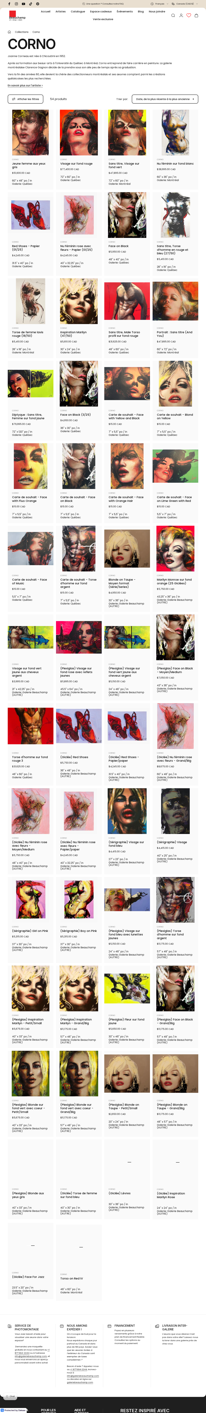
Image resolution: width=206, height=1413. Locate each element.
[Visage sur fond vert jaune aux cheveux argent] (30, 637)
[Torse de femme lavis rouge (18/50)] (30, 301)
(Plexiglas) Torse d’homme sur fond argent (170, 934)
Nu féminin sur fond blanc (175, 164)
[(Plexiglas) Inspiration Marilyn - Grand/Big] (79, 988)
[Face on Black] (127, 215)
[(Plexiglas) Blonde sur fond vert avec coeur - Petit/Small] (30, 1074)
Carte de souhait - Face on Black (77, 499)
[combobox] (160, 4)
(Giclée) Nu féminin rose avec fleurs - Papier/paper (77, 845)
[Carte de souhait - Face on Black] (79, 466)
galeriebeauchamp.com (80, 1387)
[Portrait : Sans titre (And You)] (175, 301)
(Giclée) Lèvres (120, 1193)
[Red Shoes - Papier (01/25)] (30, 215)
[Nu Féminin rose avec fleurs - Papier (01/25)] (79, 215)
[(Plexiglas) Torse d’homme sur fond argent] (175, 900)
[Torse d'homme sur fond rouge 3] (30, 726)
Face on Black (119, 246)
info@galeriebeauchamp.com (31, 1361)
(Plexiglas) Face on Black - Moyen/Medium (175, 670)
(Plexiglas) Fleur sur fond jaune (126, 1021)
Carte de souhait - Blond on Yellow (175, 416)
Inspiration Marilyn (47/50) (73, 334)
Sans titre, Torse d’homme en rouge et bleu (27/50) (172, 249)
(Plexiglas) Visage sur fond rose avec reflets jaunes (76, 672)
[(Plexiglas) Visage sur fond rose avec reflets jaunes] (79, 637)
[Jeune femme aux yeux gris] (30, 132)
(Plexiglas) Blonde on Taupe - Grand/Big (172, 1106)
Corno (15, 159)
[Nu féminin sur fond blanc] (175, 132)
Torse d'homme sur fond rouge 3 (30, 759)
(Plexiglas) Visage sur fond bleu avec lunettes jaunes (126, 934)
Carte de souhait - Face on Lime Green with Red (174, 499)
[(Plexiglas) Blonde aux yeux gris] (30, 1162)
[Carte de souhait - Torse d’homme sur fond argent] (79, 548)
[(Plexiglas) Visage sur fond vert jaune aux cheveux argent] (127, 637)
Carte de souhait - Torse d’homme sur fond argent (78, 583)
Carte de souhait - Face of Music (29, 581)
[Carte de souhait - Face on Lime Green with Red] (175, 466)
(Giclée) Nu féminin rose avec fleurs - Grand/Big (174, 759)
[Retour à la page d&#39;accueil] (9, 32)
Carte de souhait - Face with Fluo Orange (29, 499)
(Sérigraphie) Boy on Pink (78, 931)
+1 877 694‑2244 (78, 1374)
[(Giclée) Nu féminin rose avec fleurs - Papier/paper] (79, 811)
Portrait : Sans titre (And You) (174, 334)
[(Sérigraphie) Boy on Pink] (79, 900)
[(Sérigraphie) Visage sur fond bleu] (127, 811)
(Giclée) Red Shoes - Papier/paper (124, 759)
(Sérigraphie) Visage (172, 842)
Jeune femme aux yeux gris (28, 165)
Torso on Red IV (71, 1278)
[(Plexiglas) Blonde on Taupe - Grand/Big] (175, 1074)
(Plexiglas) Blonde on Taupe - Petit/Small (124, 1106)
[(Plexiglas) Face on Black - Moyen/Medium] (175, 637)
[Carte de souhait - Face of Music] (30, 548)
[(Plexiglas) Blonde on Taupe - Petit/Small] (127, 1074)
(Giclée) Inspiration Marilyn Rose (171, 1195)
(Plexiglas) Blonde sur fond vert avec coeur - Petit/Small (28, 1108)
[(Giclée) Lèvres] (127, 1162)
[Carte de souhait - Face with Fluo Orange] (30, 466)
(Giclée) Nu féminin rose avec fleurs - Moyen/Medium (29, 845)
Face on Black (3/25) (75, 415)
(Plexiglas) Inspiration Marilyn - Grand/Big (76, 1021)
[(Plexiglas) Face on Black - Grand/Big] (175, 988)
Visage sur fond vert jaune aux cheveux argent (27, 672)
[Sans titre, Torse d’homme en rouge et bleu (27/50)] (175, 215)
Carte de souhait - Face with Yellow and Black (126, 416)
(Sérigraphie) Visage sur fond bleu (126, 844)
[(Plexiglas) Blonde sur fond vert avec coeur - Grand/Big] (79, 1074)
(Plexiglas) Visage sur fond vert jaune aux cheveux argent (124, 672)
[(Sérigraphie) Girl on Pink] (30, 900)
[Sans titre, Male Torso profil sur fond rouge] (127, 301)
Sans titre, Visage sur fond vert (124, 165)
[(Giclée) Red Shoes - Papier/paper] (127, 726)
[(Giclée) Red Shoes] (79, 726)
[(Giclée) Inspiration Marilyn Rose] (175, 1162)
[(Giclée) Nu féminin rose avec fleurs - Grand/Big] (175, 726)
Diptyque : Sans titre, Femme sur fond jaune (28, 416)
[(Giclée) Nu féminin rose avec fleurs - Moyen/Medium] (30, 811)
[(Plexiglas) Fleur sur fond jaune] (127, 988)
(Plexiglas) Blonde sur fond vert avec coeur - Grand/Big (76, 1108)
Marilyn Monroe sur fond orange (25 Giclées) (174, 581)
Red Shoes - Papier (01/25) (26, 248)
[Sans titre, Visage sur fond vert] (127, 132)
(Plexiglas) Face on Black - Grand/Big (175, 1021)
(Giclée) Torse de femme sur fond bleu (78, 1195)
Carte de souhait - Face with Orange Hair (126, 499)
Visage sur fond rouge (76, 164)
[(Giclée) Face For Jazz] (30, 1247)
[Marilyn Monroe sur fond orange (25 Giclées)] (175, 548)
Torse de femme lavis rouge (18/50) (27, 334)
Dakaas (21, 1410)
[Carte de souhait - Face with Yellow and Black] (127, 384)
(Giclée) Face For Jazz (28, 1278)
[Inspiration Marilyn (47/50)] (79, 301)
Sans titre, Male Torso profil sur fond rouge (124, 334)
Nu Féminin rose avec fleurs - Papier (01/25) (76, 248)
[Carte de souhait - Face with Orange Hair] (127, 466)
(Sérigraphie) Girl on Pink (30, 931)
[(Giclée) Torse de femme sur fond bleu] (79, 1162)
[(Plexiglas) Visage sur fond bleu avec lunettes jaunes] (127, 900)
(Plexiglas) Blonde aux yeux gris (28, 1195)
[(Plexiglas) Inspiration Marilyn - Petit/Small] (30, 988)
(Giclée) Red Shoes (74, 757)
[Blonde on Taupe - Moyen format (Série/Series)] (127, 548)
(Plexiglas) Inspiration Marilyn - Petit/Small (27, 1021)
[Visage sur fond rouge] (79, 132)
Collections (21, 32)
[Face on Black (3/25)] (79, 384)
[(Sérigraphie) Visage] (175, 811)
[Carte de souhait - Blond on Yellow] (175, 384)
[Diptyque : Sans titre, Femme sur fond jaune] (30, 384)
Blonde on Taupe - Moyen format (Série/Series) (122, 583)
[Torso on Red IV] (79, 1247)
